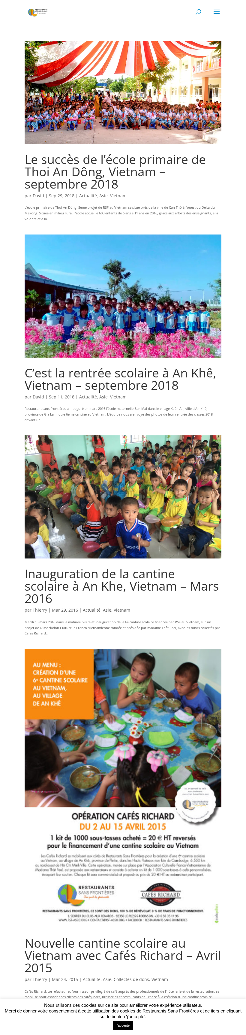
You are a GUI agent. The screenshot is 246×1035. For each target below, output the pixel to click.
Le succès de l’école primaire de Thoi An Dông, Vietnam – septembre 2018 (115, 171)
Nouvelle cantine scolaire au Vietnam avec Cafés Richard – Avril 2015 (123, 955)
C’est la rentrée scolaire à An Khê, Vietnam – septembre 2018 (120, 378)
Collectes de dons (131, 979)
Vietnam (118, 195)
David (38, 195)
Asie (103, 195)
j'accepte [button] (123, 1025)
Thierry (40, 610)
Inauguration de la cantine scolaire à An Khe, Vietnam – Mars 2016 (122, 586)
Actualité (88, 195)
